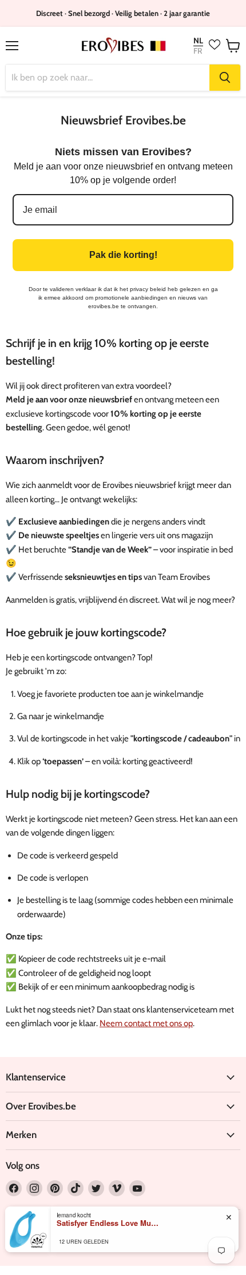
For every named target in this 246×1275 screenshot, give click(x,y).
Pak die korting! (123, 255)
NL (198, 41)
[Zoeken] (224, 77)
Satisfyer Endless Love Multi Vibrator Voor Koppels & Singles (108, 1223)
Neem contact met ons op (146, 1023)
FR (197, 50)
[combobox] (107, 77)
